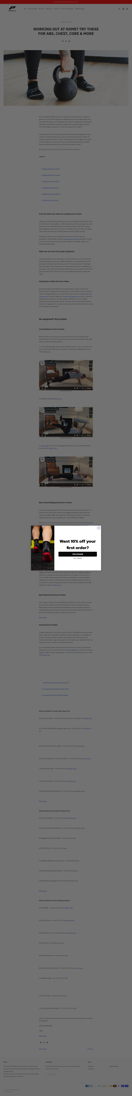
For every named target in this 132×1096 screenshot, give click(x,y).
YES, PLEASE (77, 554)
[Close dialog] (98, 527)
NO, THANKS (78, 558)
